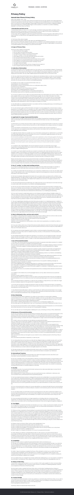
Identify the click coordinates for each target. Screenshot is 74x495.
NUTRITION (44, 7)
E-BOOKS (37, 7)
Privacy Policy (40, 492)
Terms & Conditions (49, 492)
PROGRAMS (31, 7)
